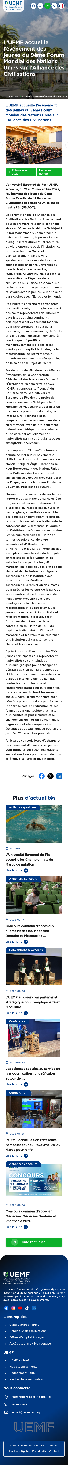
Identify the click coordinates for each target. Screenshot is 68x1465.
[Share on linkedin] (59, 776)
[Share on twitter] (50, 776)
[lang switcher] (40, 6)
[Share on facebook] (42, 776)
